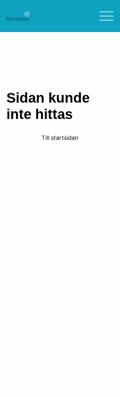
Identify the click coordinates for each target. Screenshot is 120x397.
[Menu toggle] (106, 16)
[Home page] (17, 16)
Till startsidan (60, 137)
